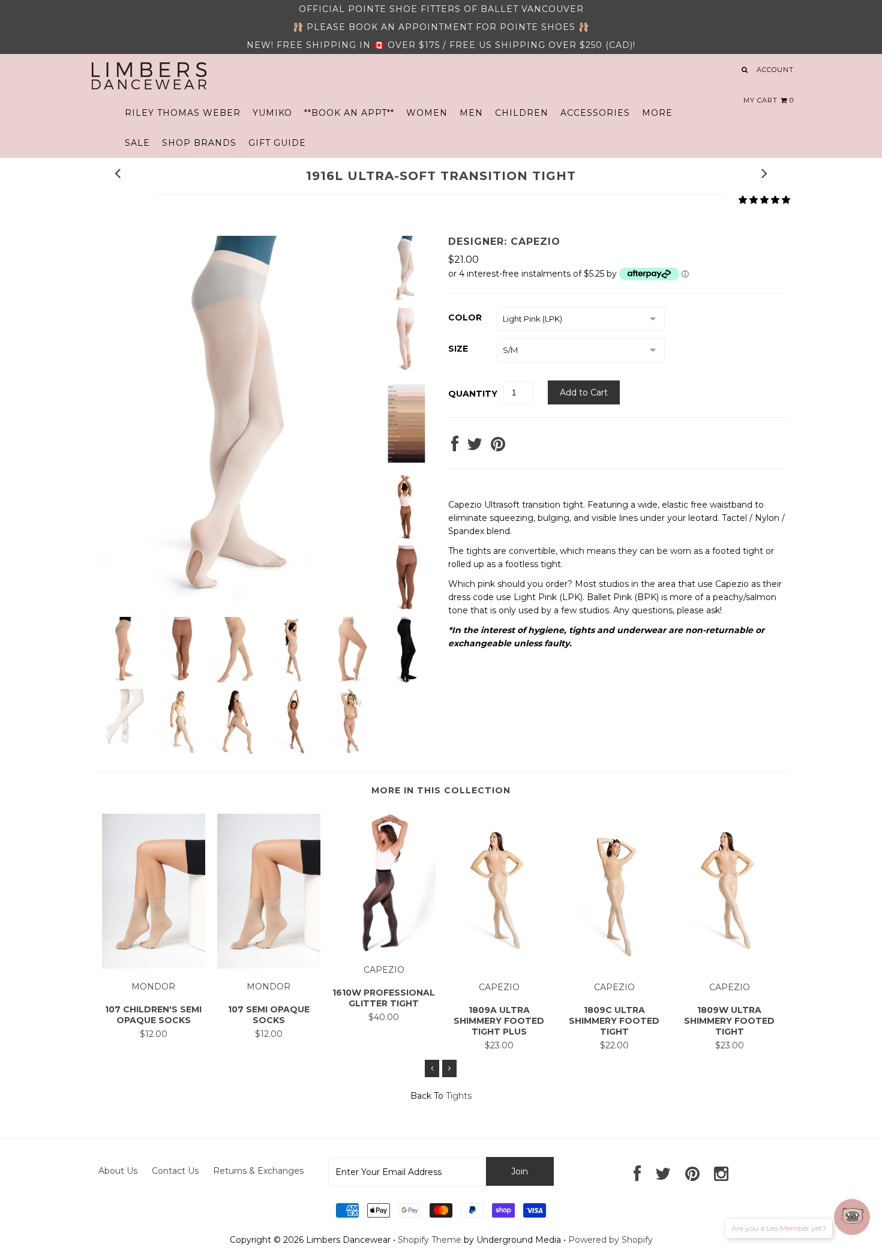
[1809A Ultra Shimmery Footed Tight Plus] (499, 965)
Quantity (472, 393)
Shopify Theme (429, 1239)
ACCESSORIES (595, 112)
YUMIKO (272, 112)
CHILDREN (521, 112)
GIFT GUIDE (277, 142)
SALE (137, 142)
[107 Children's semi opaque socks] (153, 965)
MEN (471, 112)
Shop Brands (199, 142)
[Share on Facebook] (454, 447)
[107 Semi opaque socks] (268, 965)
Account (775, 69)
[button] (764, 199)
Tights (459, 1095)
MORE (657, 112)
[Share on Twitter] (474, 447)
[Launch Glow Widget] (852, 1217)
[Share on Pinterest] (498, 447)
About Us (117, 1170)
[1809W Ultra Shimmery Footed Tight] (729, 965)
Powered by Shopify (610, 1239)
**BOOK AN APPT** (349, 112)
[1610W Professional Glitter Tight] (384, 948)
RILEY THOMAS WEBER (183, 112)
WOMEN (427, 112)
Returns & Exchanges (258, 1170)
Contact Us (175, 1170)
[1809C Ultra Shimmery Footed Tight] (614, 965)
